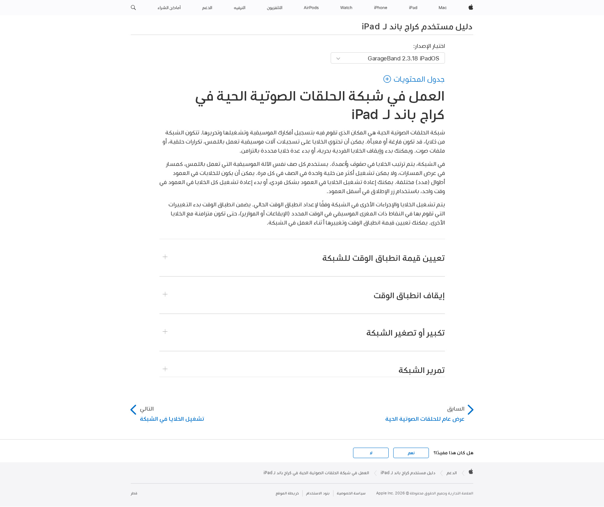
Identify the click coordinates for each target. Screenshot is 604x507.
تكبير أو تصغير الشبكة (405, 332)
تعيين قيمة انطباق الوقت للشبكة (383, 258)
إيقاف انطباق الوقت (409, 295)
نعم (411, 453)
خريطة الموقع (287, 493)
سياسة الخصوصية (351, 493)
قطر (134, 493)
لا (371, 453)
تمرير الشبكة (421, 370)
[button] (133, 7)
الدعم (452, 473)
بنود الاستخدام (318, 493)
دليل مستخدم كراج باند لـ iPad (417, 26)
